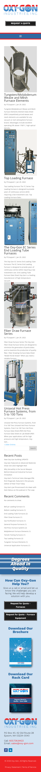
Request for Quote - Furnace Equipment (20, 616)
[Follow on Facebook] (6, 750)
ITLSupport (10, 104)
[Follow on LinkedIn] (10, 750)
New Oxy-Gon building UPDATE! (16, 459)
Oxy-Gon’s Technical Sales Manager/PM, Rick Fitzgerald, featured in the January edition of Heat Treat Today (19, 481)
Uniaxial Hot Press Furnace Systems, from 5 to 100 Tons (20, 411)
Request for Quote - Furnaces (20, 605)
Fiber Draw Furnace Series (17, 332)
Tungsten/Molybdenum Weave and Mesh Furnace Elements (20, 98)
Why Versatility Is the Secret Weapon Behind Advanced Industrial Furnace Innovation (18, 472)
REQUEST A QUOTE (20, 23)
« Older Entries (9, 444)
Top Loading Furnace (18, 178)
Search (33, 448)
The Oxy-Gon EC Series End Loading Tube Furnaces (20, 250)
